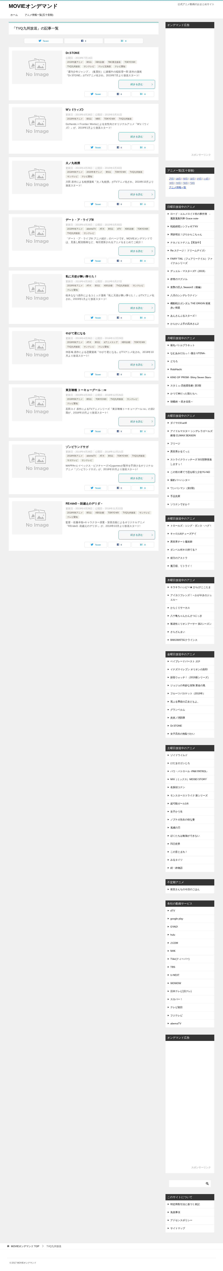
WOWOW (175, 983)
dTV (119, 229)
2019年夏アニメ (75, 62)
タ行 (192, 178)
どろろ (174, 361)
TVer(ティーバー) (180, 959)
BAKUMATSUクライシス (183, 639)
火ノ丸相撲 (73, 163)
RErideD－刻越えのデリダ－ (84, 503)
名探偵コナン (177, 787)
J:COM (174, 942)
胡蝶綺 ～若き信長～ (181, 401)
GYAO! (174, 926)
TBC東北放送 (114, 62)
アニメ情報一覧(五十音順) (39, 14)
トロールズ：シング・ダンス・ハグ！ (191, 525)
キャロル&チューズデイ (183, 533)
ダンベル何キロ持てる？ (183, 549)
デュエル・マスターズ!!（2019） (188, 271)
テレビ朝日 (176, 1007)
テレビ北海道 (104, 66)
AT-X (102, 229)
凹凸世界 (175, 843)
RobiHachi (176, 369)
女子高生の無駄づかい (182, 733)
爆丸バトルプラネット (182, 345)
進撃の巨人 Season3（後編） (186, 287)
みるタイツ (176, 859)
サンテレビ (89, 66)
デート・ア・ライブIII (80, 219)
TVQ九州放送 (73, 66)
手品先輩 (175, 496)
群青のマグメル (178, 279)
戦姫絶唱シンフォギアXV (184, 226)
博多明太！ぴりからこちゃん (186, 234)
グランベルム (177, 709)
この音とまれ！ (178, 851)
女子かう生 (176, 811)
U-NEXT (174, 975)
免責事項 (175, 1212)
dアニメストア (111, 342)
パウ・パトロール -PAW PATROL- (188, 771)
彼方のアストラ (178, 557)
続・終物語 (176, 867)
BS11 (89, 62)
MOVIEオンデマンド (33, 6)
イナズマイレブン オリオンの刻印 (189, 669)
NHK (172, 950)
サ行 (185, 178)
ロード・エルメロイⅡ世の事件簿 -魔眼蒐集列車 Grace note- (190, 216)
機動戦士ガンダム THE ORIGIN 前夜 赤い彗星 (190, 305)
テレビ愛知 (120, 66)
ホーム (14, 14)
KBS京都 (100, 62)
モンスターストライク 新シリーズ (189, 795)
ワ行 (192, 183)
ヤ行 (178, 183)
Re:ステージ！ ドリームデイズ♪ (187, 250)
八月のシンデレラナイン (183, 295)
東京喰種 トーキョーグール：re (86, 389)
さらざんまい (177, 631)
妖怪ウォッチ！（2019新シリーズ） (190, 677)
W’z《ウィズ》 (75, 109)
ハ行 (206, 178)
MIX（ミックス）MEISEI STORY (188, 779)
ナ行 (199, 178)
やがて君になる (76, 333)
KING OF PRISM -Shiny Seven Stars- (191, 377)
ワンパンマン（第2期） (183, 488)
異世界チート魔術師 (181, 541)
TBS (172, 967)
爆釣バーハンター (180, 480)
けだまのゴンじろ (180, 763)
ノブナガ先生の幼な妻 (182, 819)
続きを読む (136, 84)
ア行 (171, 178)
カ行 (178, 178)
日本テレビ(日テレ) (181, 991)
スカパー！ (176, 999)
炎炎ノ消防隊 (177, 717)
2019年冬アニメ (75, 119)
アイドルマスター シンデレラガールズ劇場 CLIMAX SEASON (191, 433)
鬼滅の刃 (175, 827)
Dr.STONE (73, 52)
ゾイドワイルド (178, 755)
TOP (25, 1246)
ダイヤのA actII (178, 422)
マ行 (171, 183)
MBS (98, 119)
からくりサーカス (180, 607)
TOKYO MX (130, 62)
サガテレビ (72, 460)
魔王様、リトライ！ (181, 566)
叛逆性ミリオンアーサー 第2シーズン (191, 623)
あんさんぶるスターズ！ (183, 315)
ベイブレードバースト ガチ (185, 661)
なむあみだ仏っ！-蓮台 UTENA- (187, 353)
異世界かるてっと (180, 451)
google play (176, 918)
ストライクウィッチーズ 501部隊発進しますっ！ (191, 461)
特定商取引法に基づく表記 (185, 1204)
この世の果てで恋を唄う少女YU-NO (190, 472)
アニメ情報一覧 (177, 187)
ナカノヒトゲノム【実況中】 (186, 242)
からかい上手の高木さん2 (184, 323)
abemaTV (91, 229)
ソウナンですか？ (180, 504)
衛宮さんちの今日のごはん (185, 889)
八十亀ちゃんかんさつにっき (186, 615)
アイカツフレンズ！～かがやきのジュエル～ (191, 597)
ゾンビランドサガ (77, 446)
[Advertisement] (190, 92)
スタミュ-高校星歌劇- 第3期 (185, 385)
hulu (172, 934)
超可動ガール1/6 (179, 803)
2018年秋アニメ (75, 172)
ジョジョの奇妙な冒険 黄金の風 (187, 685)
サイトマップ (177, 1228)
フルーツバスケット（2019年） (187, 693)
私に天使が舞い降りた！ (81, 276)
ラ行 (185, 183)
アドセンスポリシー (181, 1220)
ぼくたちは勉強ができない (185, 835)
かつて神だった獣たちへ (183, 393)
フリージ (175, 443)
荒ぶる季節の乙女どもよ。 (185, 701)
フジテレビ (176, 1015)
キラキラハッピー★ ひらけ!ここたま (190, 587)
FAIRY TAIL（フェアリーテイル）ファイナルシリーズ (191, 260)
